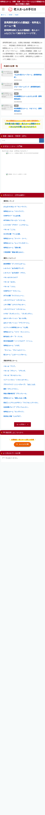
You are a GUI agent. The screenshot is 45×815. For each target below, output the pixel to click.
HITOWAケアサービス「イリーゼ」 (14, 220)
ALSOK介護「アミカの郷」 (12, 234)
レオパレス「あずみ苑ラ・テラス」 (14, 272)
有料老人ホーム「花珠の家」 (12, 247)
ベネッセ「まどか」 (9, 282)
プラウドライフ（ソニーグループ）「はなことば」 (19, 384)
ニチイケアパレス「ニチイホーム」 (14, 300)
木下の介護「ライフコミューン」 (14, 295)
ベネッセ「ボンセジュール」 (12, 375)
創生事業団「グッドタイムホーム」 (14, 264)
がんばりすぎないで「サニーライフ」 (15, 206)
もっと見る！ (21, 424)
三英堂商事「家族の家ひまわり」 (14, 252)
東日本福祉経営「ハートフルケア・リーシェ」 (18, 341)
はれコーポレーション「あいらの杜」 (15, 318)
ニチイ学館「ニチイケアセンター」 (14, 304)
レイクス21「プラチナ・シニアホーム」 (16, 225)
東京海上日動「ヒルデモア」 (12, 416)
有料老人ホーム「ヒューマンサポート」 (16, 243)
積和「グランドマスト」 (11, 389)
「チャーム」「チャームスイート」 (14, 350)
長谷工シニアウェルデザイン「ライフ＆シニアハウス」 (21, 402)
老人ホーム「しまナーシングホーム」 (15, 354)
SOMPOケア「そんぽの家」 (12, 215)
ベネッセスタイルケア (10, 277)
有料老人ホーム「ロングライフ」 (14, 411)
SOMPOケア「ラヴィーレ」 (12, 291)
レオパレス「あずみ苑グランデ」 (14, 268)
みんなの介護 (24, 444)
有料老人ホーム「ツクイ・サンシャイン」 (16, 332)
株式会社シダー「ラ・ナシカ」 (13, 336)
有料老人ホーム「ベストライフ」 (14, 211)
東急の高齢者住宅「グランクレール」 (15, 393)
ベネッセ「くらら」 (9, 286)
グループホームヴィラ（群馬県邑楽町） (28, 87)
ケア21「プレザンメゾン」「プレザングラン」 (18, 313)
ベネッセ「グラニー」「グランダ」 (14, 370)
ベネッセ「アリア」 (9, 366)
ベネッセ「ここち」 (9, 229)
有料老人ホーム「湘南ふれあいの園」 (15, 398)
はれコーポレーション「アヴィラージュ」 (16, 322)
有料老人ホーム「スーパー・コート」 (15, 238)
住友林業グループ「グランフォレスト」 (16, 407)
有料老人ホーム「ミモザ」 (12, 345)
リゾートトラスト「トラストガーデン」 (16, 380)
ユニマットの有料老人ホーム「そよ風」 (16, 327)
